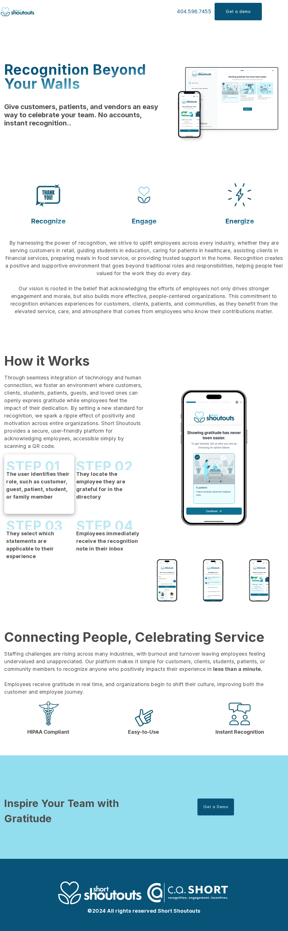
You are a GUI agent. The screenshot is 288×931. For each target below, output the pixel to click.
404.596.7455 (194, 11)
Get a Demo (215, 806)
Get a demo (238, 11)
